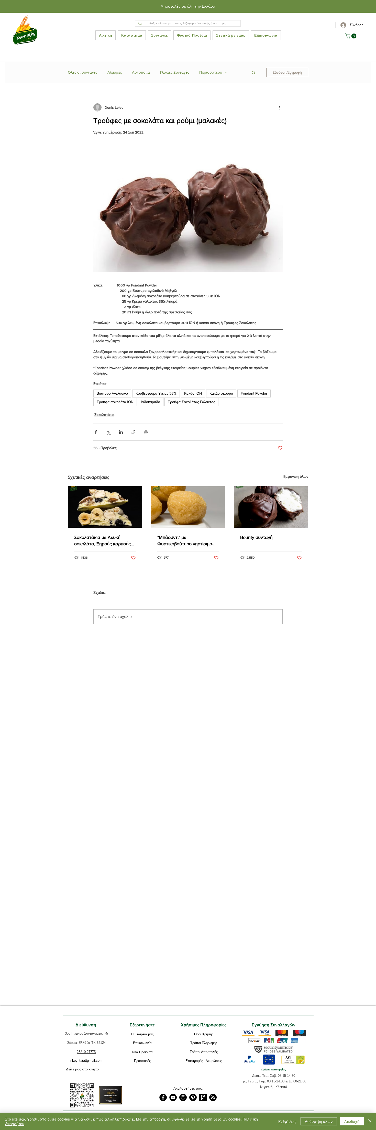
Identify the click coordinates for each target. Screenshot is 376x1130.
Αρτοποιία (141, 72)
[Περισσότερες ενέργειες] (280, 107)
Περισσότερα (210, 72)
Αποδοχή (351, 1121)
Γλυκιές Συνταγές (174, 72)
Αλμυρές (114, 72)
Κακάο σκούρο (221, 393)
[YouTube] (173, 1097)
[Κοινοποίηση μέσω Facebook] (95, 432)
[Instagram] (183, 1097)
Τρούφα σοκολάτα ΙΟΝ (115, 402)
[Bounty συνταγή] (271, 507)
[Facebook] (163, 1097)
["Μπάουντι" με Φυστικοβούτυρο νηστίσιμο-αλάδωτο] (188, 507)
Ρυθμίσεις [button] (287, 1121)
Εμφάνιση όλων (295, 476)
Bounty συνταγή (256, 537)
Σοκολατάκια (104, 415)
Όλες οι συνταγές (82, 72)
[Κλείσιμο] (370, 1121)
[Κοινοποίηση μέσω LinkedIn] (120, 432)
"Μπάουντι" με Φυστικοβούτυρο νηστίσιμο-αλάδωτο (185, 541)
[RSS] (213, 1097)
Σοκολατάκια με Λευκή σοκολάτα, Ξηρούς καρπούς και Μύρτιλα (102, 541)
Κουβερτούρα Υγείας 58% (156, 393)
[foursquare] (203, 1097)
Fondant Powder (254, 393)
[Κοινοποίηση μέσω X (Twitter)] (108, 432)
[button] (351, 36)
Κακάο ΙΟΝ (193, 393)
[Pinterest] (193, 1097)
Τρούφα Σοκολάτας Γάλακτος (191, 402)
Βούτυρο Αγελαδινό (112, 393)
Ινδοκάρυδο (150, 402)
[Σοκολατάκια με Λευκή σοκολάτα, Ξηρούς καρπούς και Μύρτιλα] (105, 507)
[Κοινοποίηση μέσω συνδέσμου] (133, 432)
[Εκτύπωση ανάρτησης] (145, 432)
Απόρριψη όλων (319, 1121)
